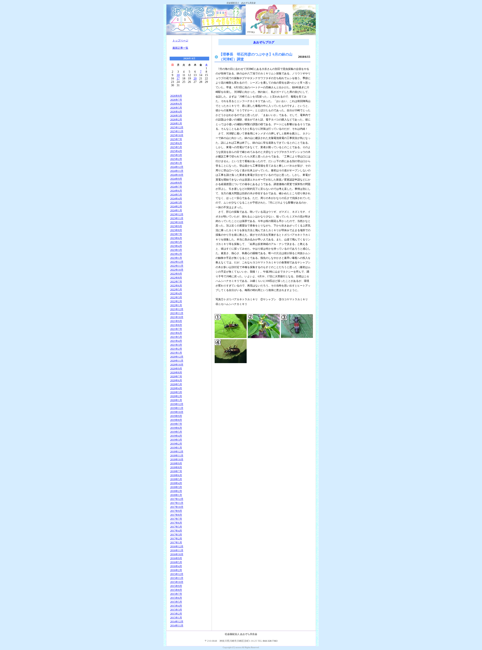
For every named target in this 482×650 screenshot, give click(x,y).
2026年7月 (176, 99)
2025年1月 (176, 163)
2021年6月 (176, 333)
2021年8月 (176, 325)
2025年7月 (176, 139)
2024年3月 (176, 202)
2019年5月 (176, 431)
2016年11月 (176, 550)
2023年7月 (176, 234)
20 (195, 78)
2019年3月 (176, 439)
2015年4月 (176, 605)
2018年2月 (176, 491)
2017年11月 (176, 502)
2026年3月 (176, 115)
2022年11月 (176, 265)
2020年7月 (176, 376)
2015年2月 (176, 613)
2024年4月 (176, 198)
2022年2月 (176, 301)
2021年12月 (176, 309)
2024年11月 (176, 170)
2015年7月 (176, 593)
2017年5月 (176, 526)
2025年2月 (176, 159)
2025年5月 (176, 147)
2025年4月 (176, 151)
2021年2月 (176, 348)
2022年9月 (176, 273)
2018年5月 (176, 479)
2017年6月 (176, 522)
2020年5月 (176, 384)
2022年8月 (176, 277)
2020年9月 (176, 368)
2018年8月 (176, 467)
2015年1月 (176, 617)
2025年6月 (176, 143)
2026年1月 (176, 123)
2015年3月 (176, 609)
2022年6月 (176, 285)
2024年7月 (176, 186)
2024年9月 (176, 178)
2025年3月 (176, 155)
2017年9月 (176, 510)
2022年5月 (176, 289)
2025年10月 (176, 135)
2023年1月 (176, 257)
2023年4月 (176, 246)
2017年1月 (176, 542)
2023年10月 (176, 222)
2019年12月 (176, 404)
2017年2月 (176, 538)
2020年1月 (176, 400)
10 (178, 75)
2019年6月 (176, 427)
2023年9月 (176, 226)
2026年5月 (176, 107)
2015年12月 (176, 574)
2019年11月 (176, 408)
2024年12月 (176, 166)
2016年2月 (176, 570)
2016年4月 (176, 566)
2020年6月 (176, 380)
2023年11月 (176, 218)
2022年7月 (176, 281)
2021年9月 (176, 321)
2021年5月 (176, 336)
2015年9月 (176, 586)
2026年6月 (176, 103)
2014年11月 (176, 625)
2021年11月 (176, 313)
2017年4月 (176, 530)
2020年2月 (176, 396)
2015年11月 (176, 578)
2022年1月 (176, 305)
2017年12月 (176, 499)
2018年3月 (176, 487)
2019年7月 (176, 423)
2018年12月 (176, 451)
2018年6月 (176, 475)
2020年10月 (176, 364)
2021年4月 (176, 340)
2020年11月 (176, 360)
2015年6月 (176, 597)
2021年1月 (176, 352)
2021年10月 (176, 317)
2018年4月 (176, 483)
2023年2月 (176, 253)
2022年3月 (176, 297)
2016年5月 (176, 562)
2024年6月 (176, 190)
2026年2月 (176, 119)
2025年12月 (176, 127)
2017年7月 (176, 518)
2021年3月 (176, 344)
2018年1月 (176, 495)
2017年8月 (176, 514)
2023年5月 (176, 242)
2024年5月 (176, 194)
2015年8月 (176, 589)
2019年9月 (176, 416)
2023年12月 (176, 214)
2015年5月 (176, 601)
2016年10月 (176, 554)
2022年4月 (176, 293)
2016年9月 (176, 558)
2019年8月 (176, 419)
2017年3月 (176, 534)
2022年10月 (176, 269)
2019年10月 (176, 412)
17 (178, 78)
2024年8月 (176, 182)
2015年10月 (176, 582)
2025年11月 (176, 131)
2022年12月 (176, 261)
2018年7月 (176, 471)
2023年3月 (176, 249)
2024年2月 (176, 206)
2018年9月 (176, 463)
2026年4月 (176, 111)
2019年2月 (176, 443)
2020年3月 (176, 392)
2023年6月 (176, 238)
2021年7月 (176, 329)
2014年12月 (176, 621)
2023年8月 (176, 230)
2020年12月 (176, 356)
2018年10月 (176, 459)
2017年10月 (176, 506)
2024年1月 (176, 210)
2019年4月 (176, 435)
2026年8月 (176, 95)
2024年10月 (176, 174)
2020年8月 (176, 372)
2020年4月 (176, 388)
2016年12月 (176, 546)
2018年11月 (176, 455)
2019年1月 (176, 447)
